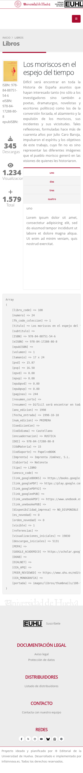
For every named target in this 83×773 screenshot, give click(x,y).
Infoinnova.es (11, 761)
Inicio (6, 37)
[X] (28, 739)
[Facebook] (21, 739)
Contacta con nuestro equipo (41, 712)
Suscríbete (53, 623)
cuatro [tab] (52, 199)
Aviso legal (41, 654)
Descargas (10, 151)
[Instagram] (35, 739)
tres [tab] (52, 190)
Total (10, 204)
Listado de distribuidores (41, 686)
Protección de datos (41, 660)
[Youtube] (41, 739)
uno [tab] (52, 173)
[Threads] (55, 739)
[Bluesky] (48, 739)
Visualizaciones (10, 178)
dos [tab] (52, 181)
